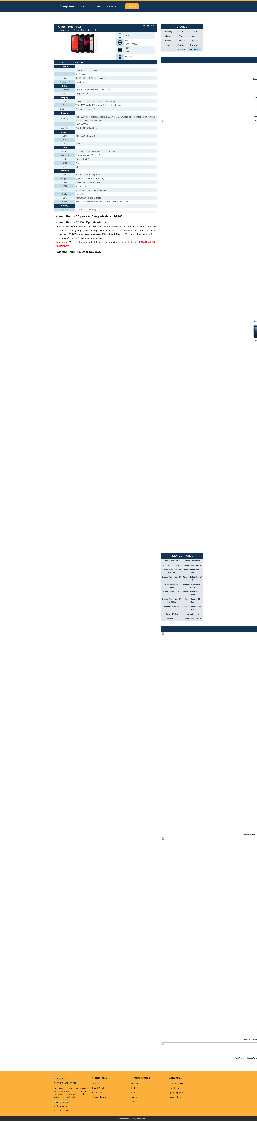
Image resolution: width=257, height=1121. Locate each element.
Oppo (194, 36)
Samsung (168, 32)
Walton (181, 45)
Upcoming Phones (177, 1092)
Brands (95, 1083)
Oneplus (181, 40)
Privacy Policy (99, 1097)
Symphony (194, 45)
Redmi (76, 30)
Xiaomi (168, 36)
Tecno (167, 45)
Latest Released (176, 1083)
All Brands (194, 49)
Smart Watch (113, 6)
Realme (181, 32)
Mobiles (68, 30)
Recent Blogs (175, 1097)
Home (60, 30)
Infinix (167, 49)
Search (132, 6)
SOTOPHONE (66, 1083)
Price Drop (174, 1088)
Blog (98, 6)
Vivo (181, 36)
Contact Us (97, 1092)
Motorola (181, 49)
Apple (194, 40)
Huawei (168, 40)
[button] (89, 6)
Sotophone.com (123, 1119)
